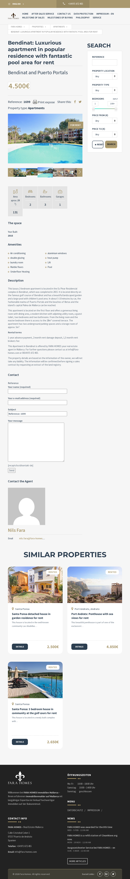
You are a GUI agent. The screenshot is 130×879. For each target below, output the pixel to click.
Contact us (64, 13)
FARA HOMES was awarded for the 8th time (89, 827)
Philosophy (83, 17)
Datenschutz (75, 810)
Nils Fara (16, 530)
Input (115, 99)
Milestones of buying (60, 17)
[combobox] (104, 121)
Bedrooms (98, 98)
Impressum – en (105, 13)
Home (25, 13)
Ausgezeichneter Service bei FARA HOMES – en (91, 847)
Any (97, 76)
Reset (100, 144)
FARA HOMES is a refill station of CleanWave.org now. (92, 837)
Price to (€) (98, 128)
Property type (100, 84)
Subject (12, 409)
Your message (15, 420)
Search (111, 144)
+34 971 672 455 (24, 846)
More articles (77, 861)
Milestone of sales (33, 17)
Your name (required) (19, 386)
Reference (98, 56)
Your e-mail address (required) (24, 398)
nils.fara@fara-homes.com (33, 538)
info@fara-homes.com (26, 851)
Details (20, 646)
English (16, 4)
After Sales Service (43, 13)
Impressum (93, 810)
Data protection (83, 13)
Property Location (103, 70)
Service (97, 17)
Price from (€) (100, 115)
